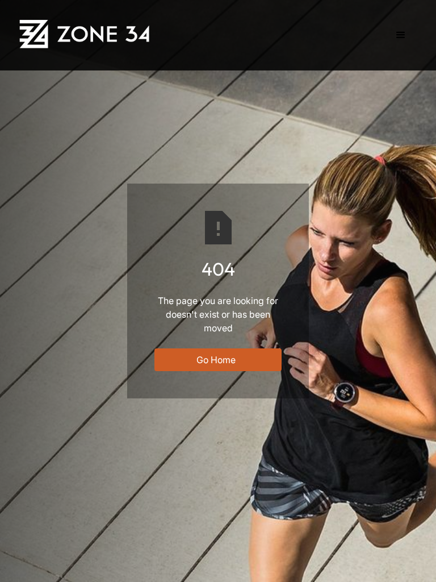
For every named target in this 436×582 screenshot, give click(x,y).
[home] (86, 34)
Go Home (216, 359)
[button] (401, 35)
